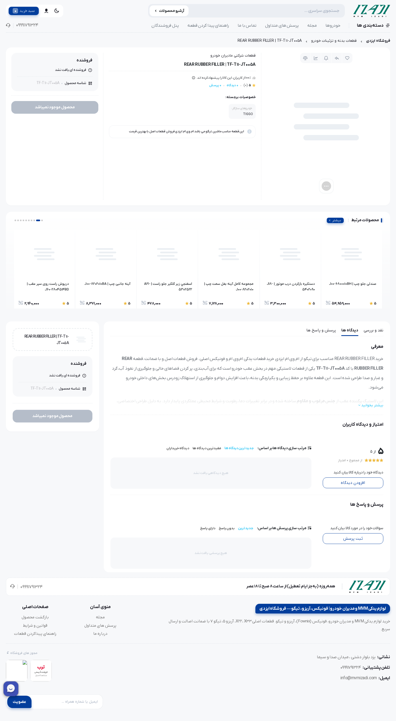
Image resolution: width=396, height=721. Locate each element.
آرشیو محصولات (172, 10)
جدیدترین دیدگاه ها (239, 448)
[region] (198, 42)
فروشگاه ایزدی (378, 40)
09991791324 (27, 25)
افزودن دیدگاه (353, 483)
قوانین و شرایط (35, 625)
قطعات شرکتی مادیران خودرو (233, 55)
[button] (42, 220)
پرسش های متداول (282, 25)
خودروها (333, 25)
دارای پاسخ (208, 528)
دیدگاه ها (349, 330)
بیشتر (336, 220)
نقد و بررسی (373, 330)
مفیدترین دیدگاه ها (207, 448)
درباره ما (100, 633)
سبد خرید (25, 10)
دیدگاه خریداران (178, 448)
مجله (312, 25)
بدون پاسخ (227, 528)
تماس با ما (247, 25)
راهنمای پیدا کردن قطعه (208, 25)
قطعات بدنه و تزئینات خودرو (334, 40)
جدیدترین (245, 528)
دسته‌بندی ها (370, 25)
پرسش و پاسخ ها (321, 330)
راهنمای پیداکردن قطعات (35, 633)
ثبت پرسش (353, 538)
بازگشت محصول (35, 617)
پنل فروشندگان (165, 25)
